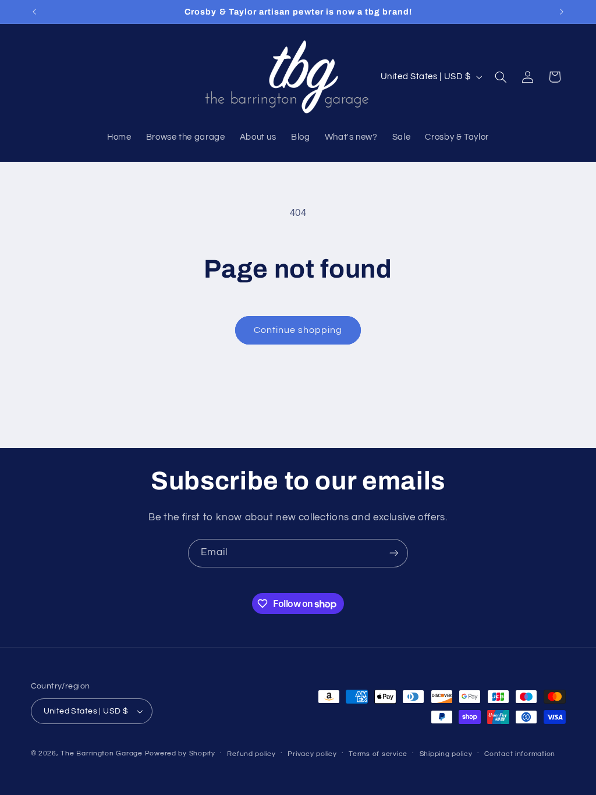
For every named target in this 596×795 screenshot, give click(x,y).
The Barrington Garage (101, 753)
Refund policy (251, 754)
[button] (500, 76)
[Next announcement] (561, 11)
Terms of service (378, 754)
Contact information (519, 754)
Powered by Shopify (180, 753)
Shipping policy (446, 754)
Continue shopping (298, 330)
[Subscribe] (394, 553)
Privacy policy (312, 754)
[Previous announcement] (34, 11)
